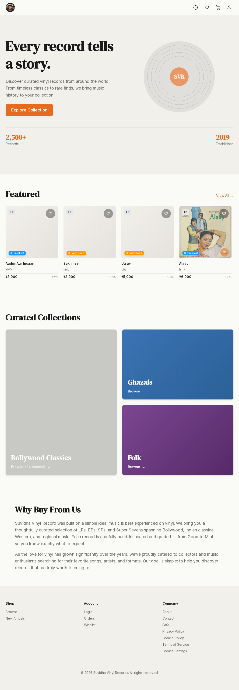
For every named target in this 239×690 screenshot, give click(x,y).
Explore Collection (29, 109)
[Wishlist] (207, 7)
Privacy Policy (173, 631)
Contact (168, 618)
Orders (89, 618)
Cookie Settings (174, 651)
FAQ (165, 625)
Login (88, 612)
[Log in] (229, 7)
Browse (11, 612)
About (167, 612)
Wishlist (89, 625)
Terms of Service (175, 644)
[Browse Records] (195, 7)
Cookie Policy (173, 638)
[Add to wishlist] (50, 213)
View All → (224, 196)
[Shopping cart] (218, 7)
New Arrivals (15, 618)
